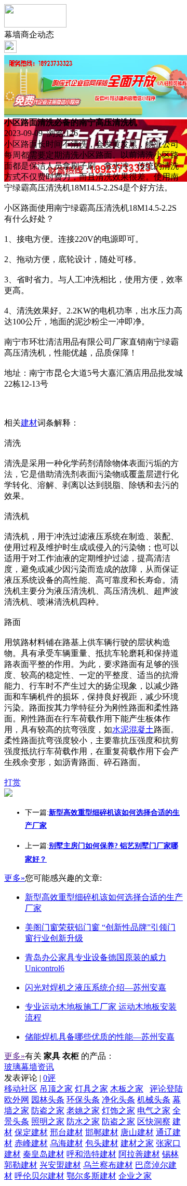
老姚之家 (83, 1110)
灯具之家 (91, 1088)
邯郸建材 (101, 1132)
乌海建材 (66, 1143)
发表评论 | (30, 1077)
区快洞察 (153, 1121)
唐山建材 (137, 1132)
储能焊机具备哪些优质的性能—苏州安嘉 (100, 1036)
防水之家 (83, 1121)
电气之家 (153, 1110)
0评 (49, 1077)
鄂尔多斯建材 (91, 1175)
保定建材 (31, 1132)
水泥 (120, 729)
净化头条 (118, 1099)
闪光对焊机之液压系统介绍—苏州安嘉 (95, 987)
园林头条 (47, 1099)
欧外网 (16, 1099)
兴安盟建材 (60, 1165)
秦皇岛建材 (43, 1154)
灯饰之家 (118, 1110)
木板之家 (126, 1088)
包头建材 (101, 1143)
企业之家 (135, 1175)
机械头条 (153, 1099)
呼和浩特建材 (91, 1154)
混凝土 (141, 729)
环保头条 (83, 1099)
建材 (29, 422)
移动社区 (20, 1088)
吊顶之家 (56, 1088)
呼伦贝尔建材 (39, 1175)
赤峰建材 (31, 1143)
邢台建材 (66, 1132)
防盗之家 (47, 1110)
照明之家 (47, 1121)
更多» (14, 878)
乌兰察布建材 (108, 1165)
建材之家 (137, 1143)
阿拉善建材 (139, 1154)
